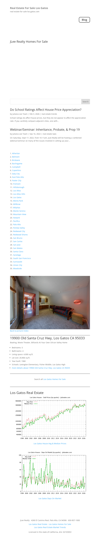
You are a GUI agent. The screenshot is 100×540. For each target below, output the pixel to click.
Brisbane (16, 160)
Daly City (16, 173)
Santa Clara (18, 251)
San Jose (16, 245)
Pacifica (16, 221)
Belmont (15, 157)
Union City (17, 265)
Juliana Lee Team (20, 114)
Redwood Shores (20, 234)
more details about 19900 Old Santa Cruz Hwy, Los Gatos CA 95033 (41, 368)
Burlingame (17, 163)
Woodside (17, 268)
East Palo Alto (18, 177)
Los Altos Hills (19, 194)
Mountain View (19, 214)
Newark (16, 217)
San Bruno (17, 238)
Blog (84, 19)
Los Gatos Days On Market (50, 498)
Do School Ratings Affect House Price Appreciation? (45, 110)
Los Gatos (17, 197)
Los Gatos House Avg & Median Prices (50, 443)
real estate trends (49, 114)
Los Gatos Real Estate (27, 392)
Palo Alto (17, 224)
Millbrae (16, 204)
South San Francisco (22, 258)
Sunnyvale (17, 261)
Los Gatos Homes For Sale (54, 379)
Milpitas (16, 207)
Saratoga (17, 255)
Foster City (16, 180)
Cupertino (16, 170)
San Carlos (17, 241)
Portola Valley (19, 228)
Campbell (16, 167)
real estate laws (49, 134)
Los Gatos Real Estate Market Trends (50, 527)
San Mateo (17, 248)
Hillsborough (18, 187)
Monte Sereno (19, 211)
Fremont (16, 184)
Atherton (16, 153)
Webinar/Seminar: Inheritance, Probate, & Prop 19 (45, 129)
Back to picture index (19, 331)
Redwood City (19, 231)
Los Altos (17, 190)
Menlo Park (18, 201)
